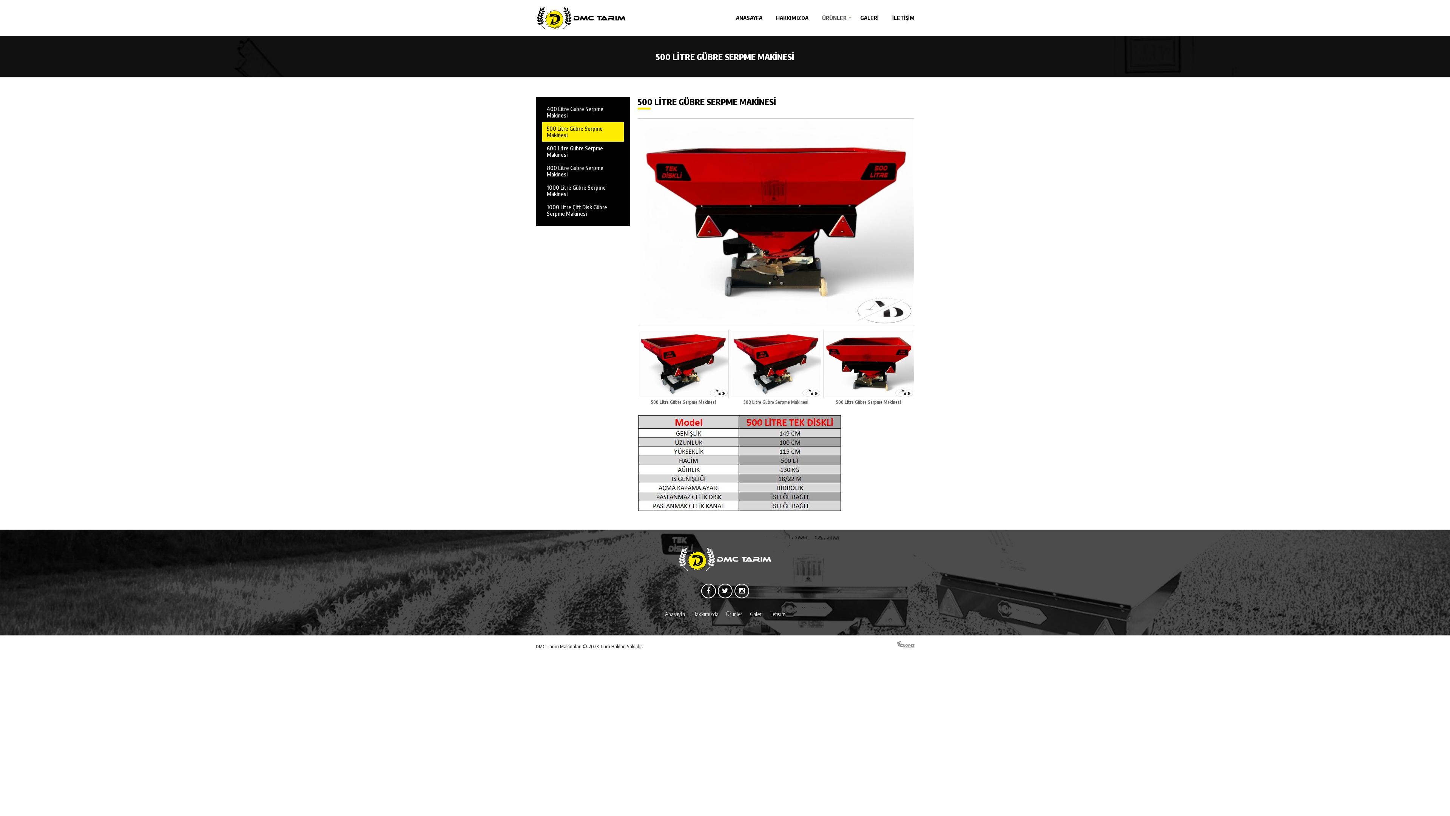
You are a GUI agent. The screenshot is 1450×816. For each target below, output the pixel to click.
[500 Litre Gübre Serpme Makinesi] (776, 222)
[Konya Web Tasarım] (906, 645)
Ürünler (834, 17)
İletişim (903, 17)
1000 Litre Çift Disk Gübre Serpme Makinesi (577, 210)
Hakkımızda (792, 17)
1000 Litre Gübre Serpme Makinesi (576, 190)
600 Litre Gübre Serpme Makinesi (575, 151)
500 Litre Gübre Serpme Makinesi (575, 131)
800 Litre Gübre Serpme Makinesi (575, 171)
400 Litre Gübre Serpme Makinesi (575, 112)
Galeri (869, 17)
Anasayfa (749, 17)
